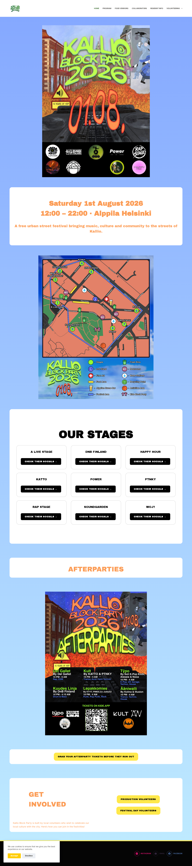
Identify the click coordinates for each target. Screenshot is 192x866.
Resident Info (156, 8)
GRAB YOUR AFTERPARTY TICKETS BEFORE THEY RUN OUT (96, 756)
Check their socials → (41, 461)
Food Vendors (121, 8)
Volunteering (173, 8)
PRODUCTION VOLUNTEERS (138, 799)
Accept (14, 856)
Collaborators (139, 8)
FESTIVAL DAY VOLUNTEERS (138, 810)
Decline (29, 856)
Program (107, 8)
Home (96, 8)
